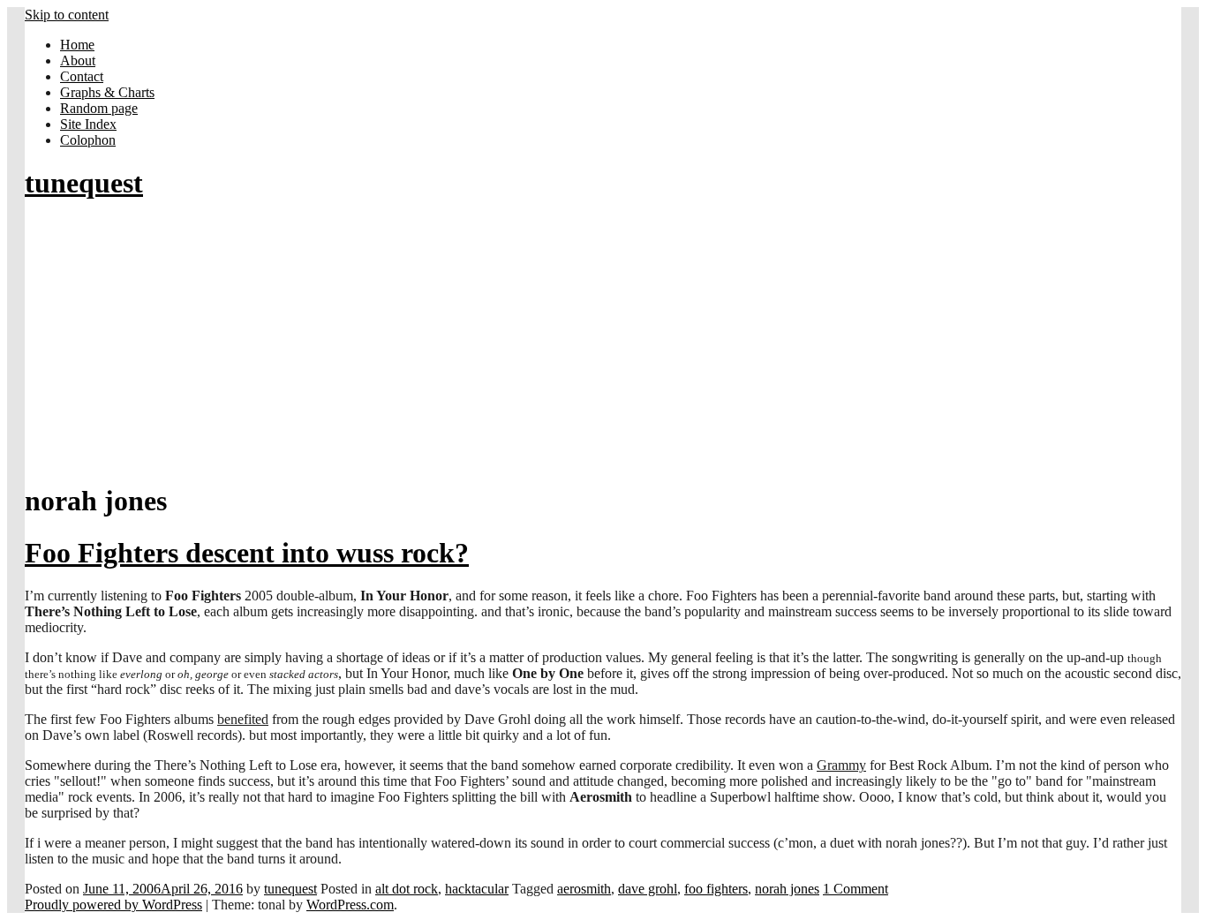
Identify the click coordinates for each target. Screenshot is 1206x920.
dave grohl (647, 888)
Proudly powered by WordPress (113, 904)
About (77, 60)
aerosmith (584, 888)
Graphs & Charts (107, 92)
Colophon (88, 139)
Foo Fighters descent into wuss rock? (247, 553)
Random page (99, 108)
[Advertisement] (603, 342)
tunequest (84, 183)
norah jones (787, 888)
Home (77, 44)
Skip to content (67, 14)
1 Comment (855, 888)
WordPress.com (350, 904)
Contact (81, 76)
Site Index (88, 124)
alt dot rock (406, 888)
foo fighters (716, 888)
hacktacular (477, 888)
